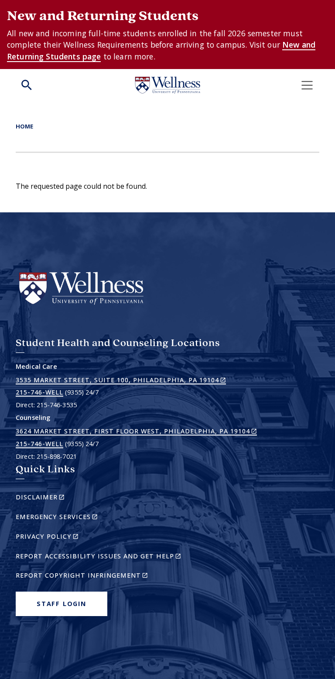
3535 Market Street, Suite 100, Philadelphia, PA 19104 (121, 380)
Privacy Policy (62, 538)
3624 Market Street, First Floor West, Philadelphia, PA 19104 (136, 431)
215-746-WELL (39, 392)
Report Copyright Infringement (97, 576)
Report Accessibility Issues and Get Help (102, 557)
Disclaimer (55, 498)
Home (24, 126)
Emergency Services (72, 518)
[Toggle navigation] (307, 85)
